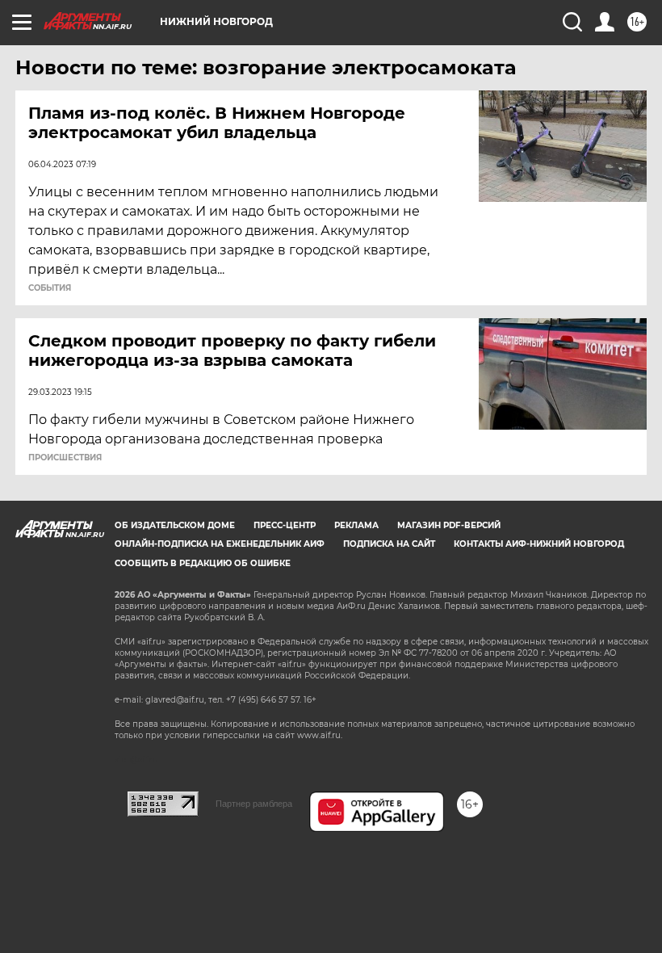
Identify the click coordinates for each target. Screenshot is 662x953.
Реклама (356, 525)
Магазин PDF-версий (449, 525)
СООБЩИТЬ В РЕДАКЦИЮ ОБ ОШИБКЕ (203, 563)
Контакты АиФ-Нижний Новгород (539, 544)
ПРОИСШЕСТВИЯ (65, 458)
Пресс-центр (284, 525)
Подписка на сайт (389, 544)
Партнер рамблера (254, 803)
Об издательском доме (175, 525)
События (49, 288)
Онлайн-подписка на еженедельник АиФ (220, 544)
